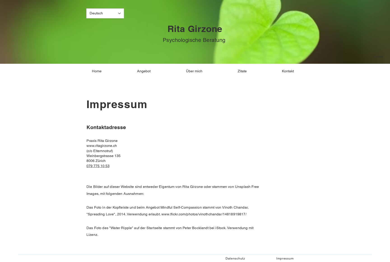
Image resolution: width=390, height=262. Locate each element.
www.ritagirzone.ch (101, 146)
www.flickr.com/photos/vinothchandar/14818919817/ (203, 214)
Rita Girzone (195, 28)
